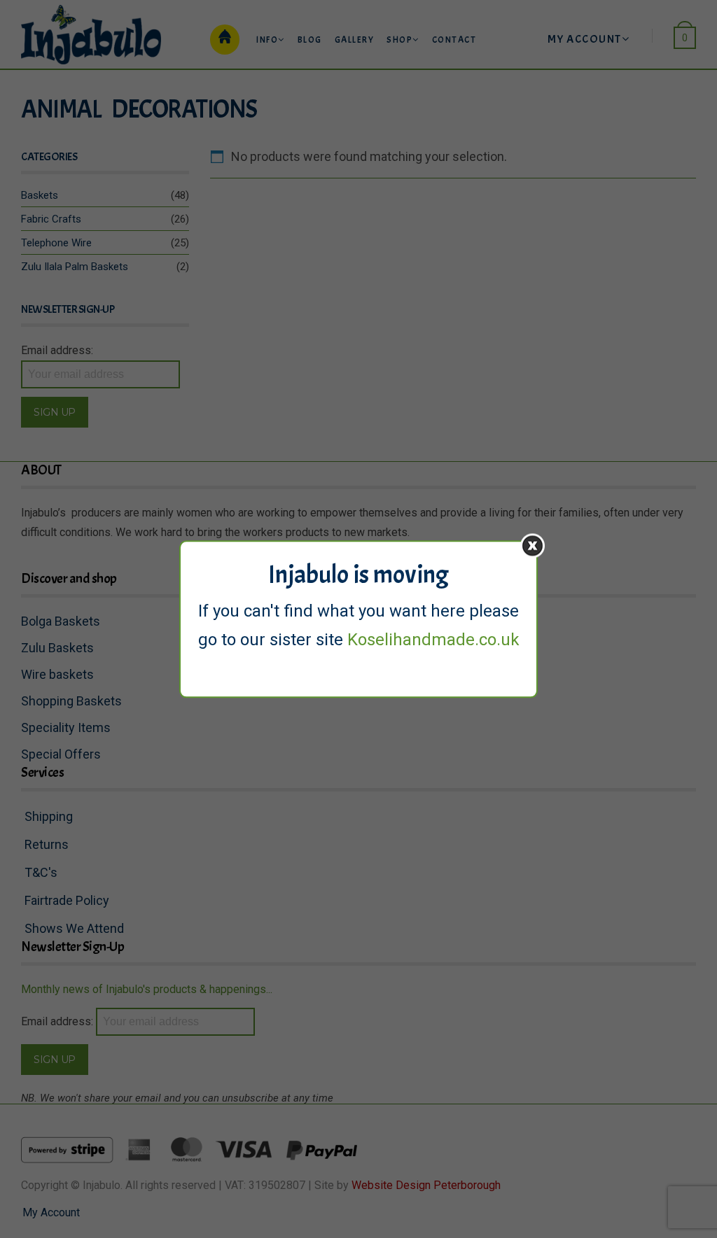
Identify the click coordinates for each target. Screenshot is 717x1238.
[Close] (532, 545)
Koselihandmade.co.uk (433, 639)
